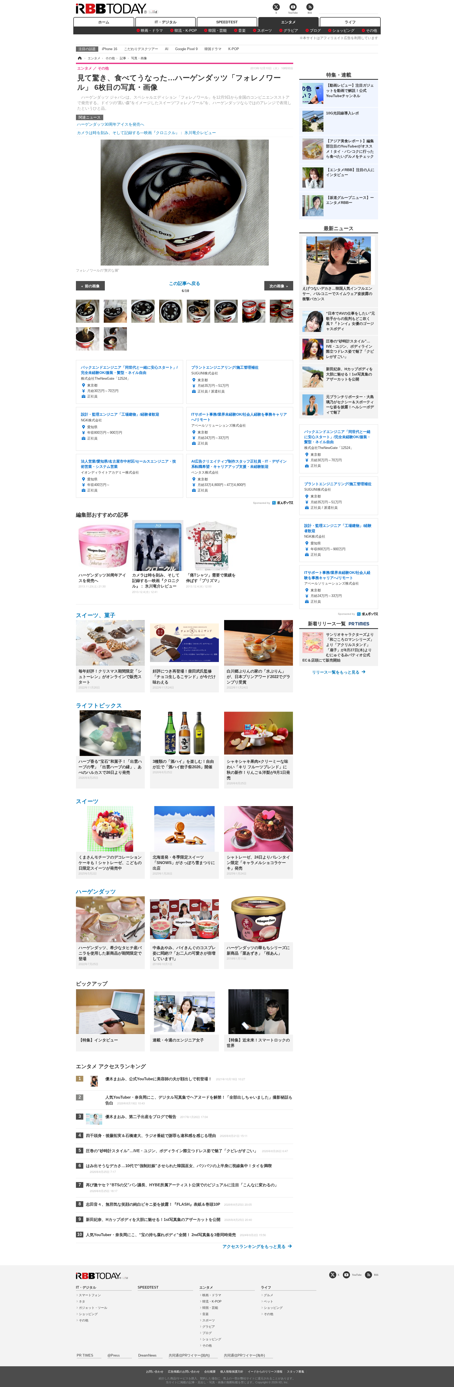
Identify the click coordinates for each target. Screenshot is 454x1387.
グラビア (290, 30)
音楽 (242, 30)
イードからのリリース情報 (265, 1371)
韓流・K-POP (185, 30)
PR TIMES (85, 1355)
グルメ (268, 1295)
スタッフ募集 (295, 1371)
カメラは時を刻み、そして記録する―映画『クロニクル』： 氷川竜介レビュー (146, 132)
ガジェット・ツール (93, 1308)
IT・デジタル (166, 22)
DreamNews (147, 1355)
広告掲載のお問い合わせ (184, 1371)
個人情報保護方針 (231, 1371)
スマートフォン (90, 1295)
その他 (371, 30)
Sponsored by (261, 502)
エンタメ (288, 22)
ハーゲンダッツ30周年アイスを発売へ (110, 124)
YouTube (357, 1275)
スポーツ (264, 30)
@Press (113, 1355)
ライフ (350, 22)
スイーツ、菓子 (95, 615)
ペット (268, 1301)
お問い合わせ (154, 1371)
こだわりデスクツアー (141, 49)
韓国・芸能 (217, 30)
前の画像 (92, 286)
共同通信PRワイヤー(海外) (244, 1355)
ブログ (315, 30)
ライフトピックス (99, 705)
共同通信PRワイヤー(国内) (189, 1355)
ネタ (82, 1301)
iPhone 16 (109, 49)
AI (166, 49)
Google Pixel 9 (186, 49)
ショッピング (343, 30)
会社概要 (210, 1371)
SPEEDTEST (227, 22)
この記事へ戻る (184, 286)
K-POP (233, 49)
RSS (376, 1275)
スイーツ (87, 801)
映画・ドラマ (152, 30)
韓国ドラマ (212, 49)
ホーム (103, 22)
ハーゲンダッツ (96, 891)
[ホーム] (79, 58)
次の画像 (277, 286)
